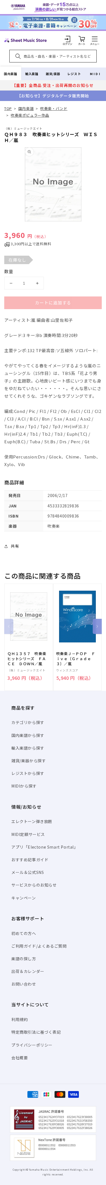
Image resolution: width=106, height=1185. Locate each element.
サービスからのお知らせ (34, 885)
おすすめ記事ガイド (29, 859)
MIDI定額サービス (28, 834)
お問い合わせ (23, 984)
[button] (95, 39)
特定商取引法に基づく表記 (36, 1032)
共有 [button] (15, 546)
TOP (8, 108)
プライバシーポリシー (32, 1045)
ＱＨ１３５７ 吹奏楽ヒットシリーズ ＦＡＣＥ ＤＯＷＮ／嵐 (26, 658)
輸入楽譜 (31, 73)
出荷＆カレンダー (27, 971)
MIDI (95, 73)
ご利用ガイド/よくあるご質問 (38, 946)
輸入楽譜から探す (27, 748)
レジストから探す (27, 773)
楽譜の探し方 (23, 958)
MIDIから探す (24, 786)
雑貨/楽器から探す (28, 760)
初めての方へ (23, 933)
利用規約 (19, 1019)
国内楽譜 (10, 73)
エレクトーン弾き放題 (31, 821)
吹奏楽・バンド (53, 108)
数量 (8, 271)
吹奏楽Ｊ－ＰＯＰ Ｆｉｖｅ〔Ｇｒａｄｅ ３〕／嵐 (75, 658)
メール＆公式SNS (27, 872)
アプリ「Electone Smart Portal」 (44, 847)
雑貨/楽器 (53, 73)
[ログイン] (67, 39)
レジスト (74, 73)
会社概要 (19, 1057)
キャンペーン (23, 898)
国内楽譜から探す (27, 735)
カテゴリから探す (27, 722)
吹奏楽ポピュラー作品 (30, 115)
